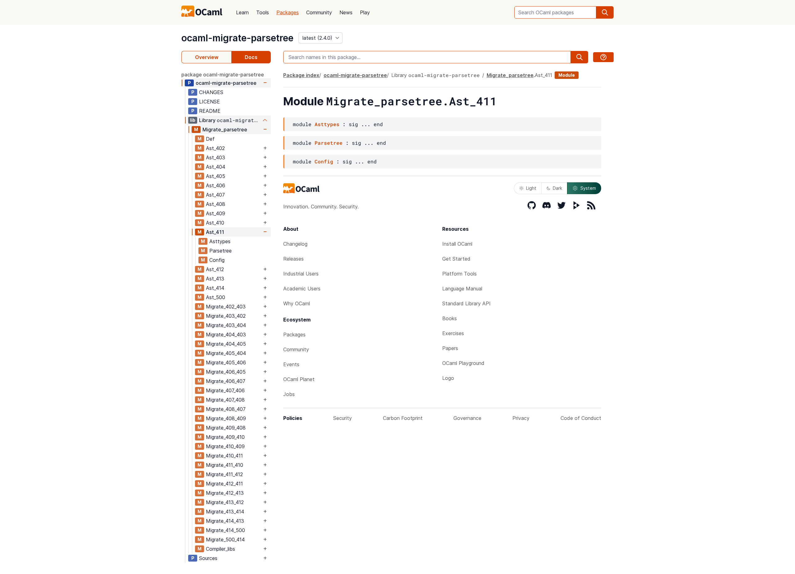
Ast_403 (215, 157)
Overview (206, 57)
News (345, 12)
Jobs (289, 394)
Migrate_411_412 (224, 474)
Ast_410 (215, 223)
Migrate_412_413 (225, 493)
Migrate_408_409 (226, 418)
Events (291, 364)
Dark (557, 188)
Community (319, 12)
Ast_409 (215, 213)
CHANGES (211, 92)
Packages (287, 12)
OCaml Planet (299, 379)
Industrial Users (301, 274)
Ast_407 (215, 195)
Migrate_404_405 (226, 344)
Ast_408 (215, 204)
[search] (605, 12)
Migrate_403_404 (226, 325)
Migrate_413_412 (225, 502)
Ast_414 (215, 288)
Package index (301, 75)
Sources (208, 558)
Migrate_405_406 (226, 362)
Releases (293, 259)
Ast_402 (215, 148)
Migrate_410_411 (224, 456)
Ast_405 (215, 176)
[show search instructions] (603, 57)
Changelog (295, 244)
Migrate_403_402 (226, 316)
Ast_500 (215, 297)
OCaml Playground (463, 363)
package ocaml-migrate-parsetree (222, 74)
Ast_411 (215, 232)
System (588, 188)
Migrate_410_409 (225, 446)
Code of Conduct (581, 418)
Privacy (520, 418)
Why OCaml (296, 303)
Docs (251, 57)
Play (365, 12)
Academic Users (301, 288)
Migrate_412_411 (224, 484)
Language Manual (462, 288)
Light (531, 188)
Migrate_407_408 (225, 400)
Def (210, 139)
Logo (448, 378)
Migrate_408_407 (226, 409)
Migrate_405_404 (226, 353)
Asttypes (219, 241)
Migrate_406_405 (226, 372)
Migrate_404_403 (226, 334)
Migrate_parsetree (224, 129)
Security (342, 418)
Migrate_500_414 (225, 539)
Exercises (453, 333)
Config (217, 260)
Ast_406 (215, 185)
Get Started (456, 259)
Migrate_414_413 (225, 521)
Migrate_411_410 (224, 465)
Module (566, 75)
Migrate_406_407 (225, 381)
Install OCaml (457, 244)
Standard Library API (466, 303)
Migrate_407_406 (225, 390)
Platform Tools (459, 274)
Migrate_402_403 (226, 306)
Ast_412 (215, 269)
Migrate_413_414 (225, 511)
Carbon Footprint (403, 418)
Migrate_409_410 (225, 437)
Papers (450, 348)
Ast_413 (215, 279)
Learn (242, 12)
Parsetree (220, 251)
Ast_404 (215, 167)
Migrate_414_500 (225, 530)
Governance (467, 418)
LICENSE (209, 101)
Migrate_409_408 (226, 428)
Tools (262, 12)
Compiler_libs (220, 549)
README (209, 111)
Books (449, 318)
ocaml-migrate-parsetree (237, 37)
